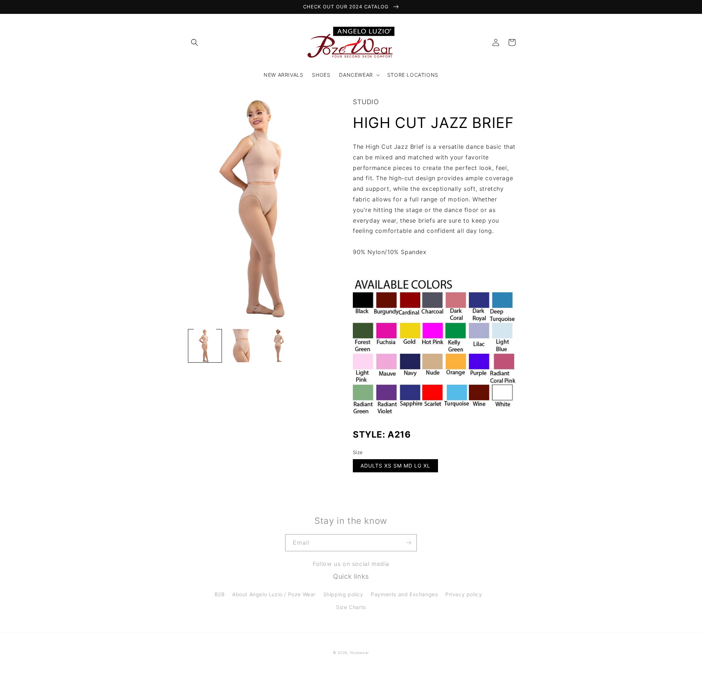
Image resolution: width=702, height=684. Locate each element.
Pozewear (360, 652)
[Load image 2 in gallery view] (241, 345)
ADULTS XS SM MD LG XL (395, 465)
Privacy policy (463, 594)
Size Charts (351, 607)
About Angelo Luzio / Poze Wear (274, 594)
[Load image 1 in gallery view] (205, 345)
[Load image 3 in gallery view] (278, 345)
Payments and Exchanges (404, 594)
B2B (220, 594)
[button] (194, 42)
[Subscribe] (408, 542)
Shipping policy (343, 594)
